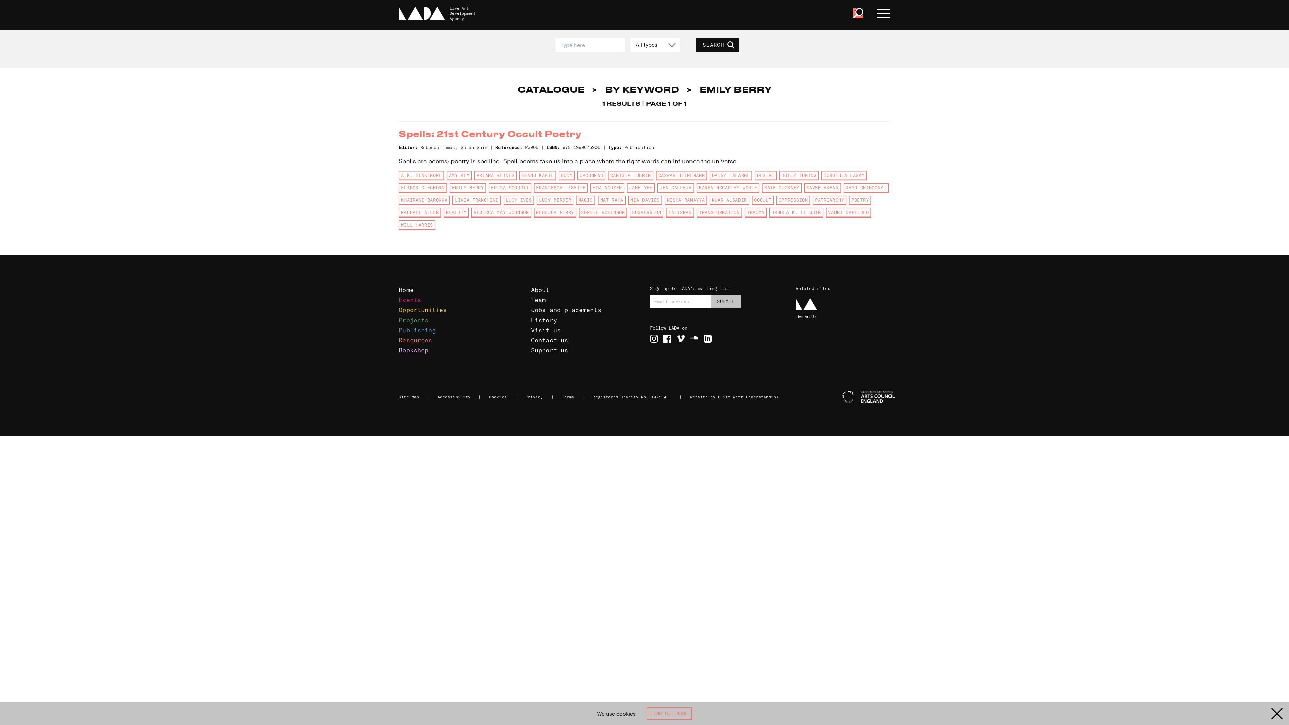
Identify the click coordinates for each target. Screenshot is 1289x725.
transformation (719, 212)
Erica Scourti (510, 187)
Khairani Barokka (424, 200)
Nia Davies (645, 200)
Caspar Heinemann (681, 175)
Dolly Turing (798, 175)
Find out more (669, 713)
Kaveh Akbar (822, 187)
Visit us (546, 330)
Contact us (549, 340)
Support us (549, 350)
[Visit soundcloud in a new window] (694, 339)
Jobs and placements (566, 310)
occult (762, 200)
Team (538, 300)
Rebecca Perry (555, 212)
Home (406, 290)
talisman (679, 212)
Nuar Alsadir (729, 200)
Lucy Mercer (555, 200)
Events (410, 300)
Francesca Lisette (560, 187)
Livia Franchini (476, 200)
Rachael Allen (420, 212)
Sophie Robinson (603, 212)
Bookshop (413, 350)
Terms (568, 397)
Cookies (498, 397)
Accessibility (454, 397)
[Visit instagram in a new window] (654, 339)
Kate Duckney (781, 187)
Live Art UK (806, 316)
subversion (646, 212)
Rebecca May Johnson (501, 212)
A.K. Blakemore (421, 175)
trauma (755, 212)
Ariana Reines (496, 175)
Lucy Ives (519, 200)
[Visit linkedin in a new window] (708, 339)
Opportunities (423, 310)
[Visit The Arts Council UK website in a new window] (846, 397)
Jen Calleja (675, 187)
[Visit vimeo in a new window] (681, 339)
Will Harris (417, 225)
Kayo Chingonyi (866, 187)
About (540, 290)
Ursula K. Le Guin (796, 212)
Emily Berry (468, 187)
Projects (413, 320)
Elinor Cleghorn (423, 187)
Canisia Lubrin (630, 175)
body (567, 175)
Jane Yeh (640, 187)
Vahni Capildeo (848, 212)
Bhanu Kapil (538, 175)
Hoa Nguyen (607, 187)
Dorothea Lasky (844, 175)
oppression (793, 200)
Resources (415, 340)
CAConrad (591, 175)
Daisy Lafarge (731, 175)
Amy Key (459, 175)
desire (765, 175)
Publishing (417, 330)
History (544, 320)
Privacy (534, 397)
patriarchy (829, 200)
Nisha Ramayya (686, 200)
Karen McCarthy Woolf (728, 187)
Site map (409, 397)
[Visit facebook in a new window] (667, 339)
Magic (585, 200)
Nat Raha (611, 200)
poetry (860, 200)
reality (456, 212)
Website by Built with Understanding (734, 397)
